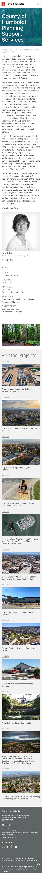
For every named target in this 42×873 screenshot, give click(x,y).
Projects (10, 50)
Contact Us (7, 819)
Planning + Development (12, 292)
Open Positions (9, 837)
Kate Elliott (7, 253)
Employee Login (32, 860)
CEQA (17, 93)
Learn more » (6, 871)
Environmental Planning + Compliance (18, 299)
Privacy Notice (15, 860)
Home (4, 50)
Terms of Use (6, 860)
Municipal (6, 289)
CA (16, 50)
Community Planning (11, 302)
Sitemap (23, 860)
